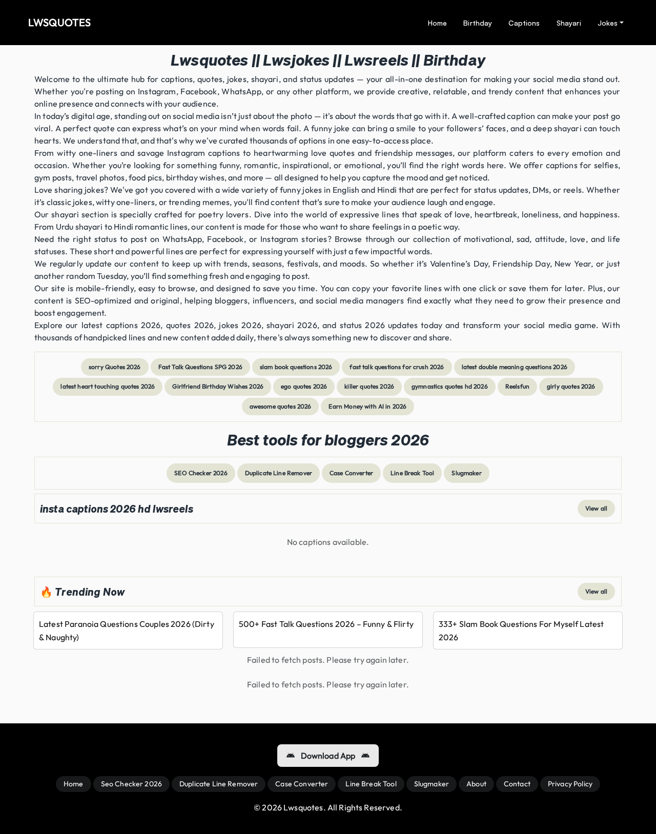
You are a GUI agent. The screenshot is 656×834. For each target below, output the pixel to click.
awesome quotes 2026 (281, 406)
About (476, 783)
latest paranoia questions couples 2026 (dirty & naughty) (126, 630)
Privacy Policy (570, 783)
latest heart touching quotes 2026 (107, 386)
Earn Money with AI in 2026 (367, 406)
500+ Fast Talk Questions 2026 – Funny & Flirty (326, 624)
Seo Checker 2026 (131, 783)
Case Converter (351, 473)
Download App (328, 755)
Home (437, 22)
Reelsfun (517, 386)
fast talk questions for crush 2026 (397, 367)
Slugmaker (466, 473)
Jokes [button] (608, 22)
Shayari (569, 22)
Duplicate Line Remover (278, 473)
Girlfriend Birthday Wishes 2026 (217, 386)
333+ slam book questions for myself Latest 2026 (521, 630)
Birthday (477, 22)
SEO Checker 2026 (200, 473)
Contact (517, 783)
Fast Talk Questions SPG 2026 (200, 367)
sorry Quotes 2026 (115, 367)
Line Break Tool (412, 473)
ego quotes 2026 (304, 386)
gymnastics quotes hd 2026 (450, 386)
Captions (524, 22)
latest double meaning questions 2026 (514, 367)
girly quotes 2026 (571, 386)
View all (596, 508)
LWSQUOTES (59, 22)
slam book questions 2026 (296, 367)
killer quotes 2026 (369, 386)
